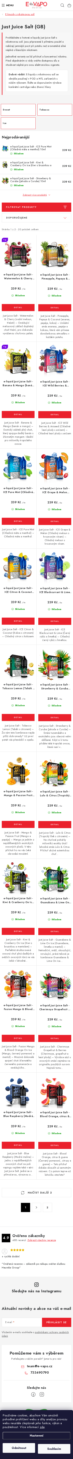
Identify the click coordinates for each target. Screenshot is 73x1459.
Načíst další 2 (39, 1192)
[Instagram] (42, 1394)
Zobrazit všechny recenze (41, 1240)
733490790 (39, 1372)
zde (42, 1427)
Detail (18, 307)
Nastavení (36, 1436)
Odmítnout (19, 1448)
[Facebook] (33, 1394)
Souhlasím (54, 1449)
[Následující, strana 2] (36, 1207)
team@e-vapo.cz (39, 1366)
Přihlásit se (56, 1322)
